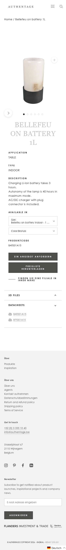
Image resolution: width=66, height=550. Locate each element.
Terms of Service (13, 410)
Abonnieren (18, 515)
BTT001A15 (19, 319)
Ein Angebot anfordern (33, 256)
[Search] (61, 6)
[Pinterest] (14, 465)
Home (8, 19)
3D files (14, 295)
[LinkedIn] (31, 465)
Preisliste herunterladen (33, 267)
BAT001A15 (19, 313)
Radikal (40, 542)
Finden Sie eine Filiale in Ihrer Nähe (37, 279)
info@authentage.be (17, 432)
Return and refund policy (19, 402)
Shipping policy (13, 406)
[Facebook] (23, 465)
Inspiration (10, 367)
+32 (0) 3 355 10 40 (15, 427)
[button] (56, 548)
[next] (8, 113)
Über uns (9, 385)
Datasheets (16, 305)
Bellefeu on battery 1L (30, 19)
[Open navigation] (52, 6)
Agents (8, 389)
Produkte (9, 363)
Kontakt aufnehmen (16, 393)
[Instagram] (6, 465)
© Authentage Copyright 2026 (21, 542)
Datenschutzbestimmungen (20, 397)
